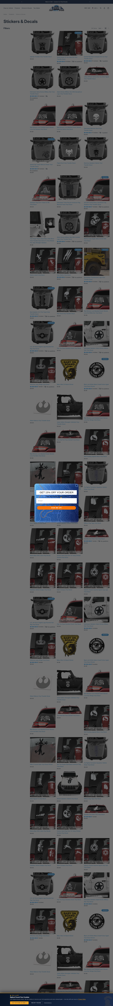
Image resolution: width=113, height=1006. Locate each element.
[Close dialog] (77, 485)
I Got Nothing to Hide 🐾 (19, 1002)
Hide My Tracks (36, 1002)
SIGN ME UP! (56, 508)
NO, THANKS (56, 513)
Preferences (48, 1002)
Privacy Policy (82, 999)
